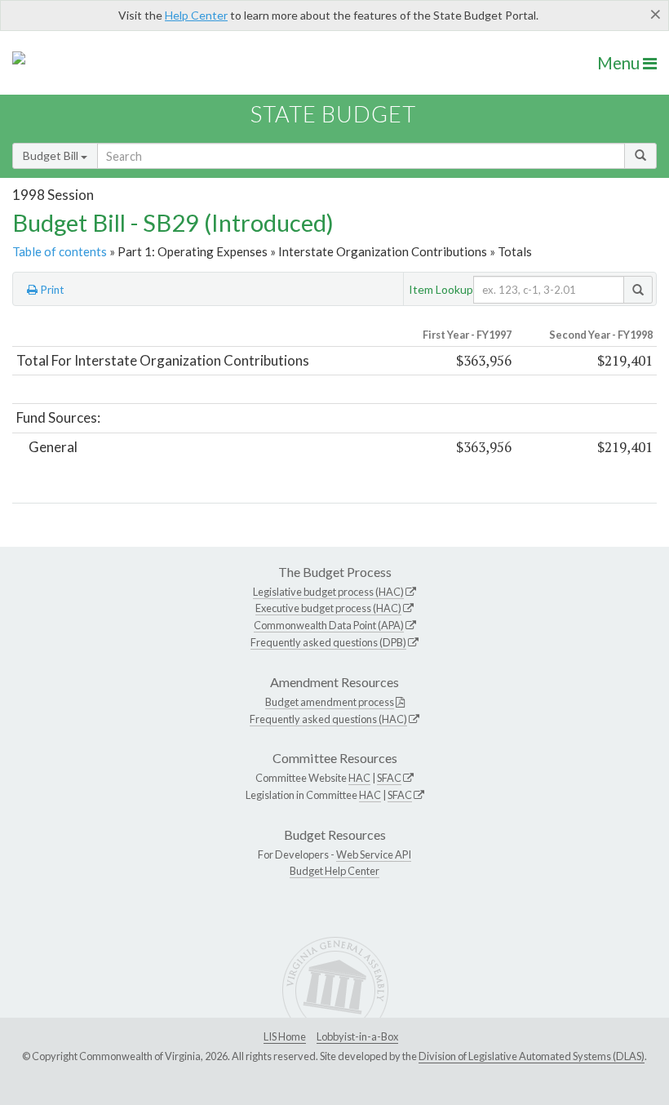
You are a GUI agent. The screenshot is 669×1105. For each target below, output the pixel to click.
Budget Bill (52, 155)
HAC (359, 777)
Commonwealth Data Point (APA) (329, 625)
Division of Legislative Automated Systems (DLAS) (532, 1056)
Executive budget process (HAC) (328, 608)
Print (51, 289)
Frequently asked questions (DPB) (328, 642)
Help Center (196, 15)
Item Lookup (441, 289)
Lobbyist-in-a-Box (357, 1036)
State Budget (333, 113)
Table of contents (59, 251)
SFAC (389, 777)
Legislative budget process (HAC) (328, 591)
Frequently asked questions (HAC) (328, 719)
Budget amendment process (329, 701)
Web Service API (373, 854)
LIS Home (285, 1036)
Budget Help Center (334, 870)
